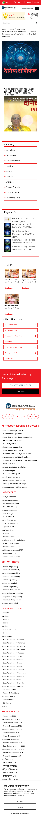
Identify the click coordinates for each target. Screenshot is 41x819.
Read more (9, 288)
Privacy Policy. (18, 795)
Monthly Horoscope (11, 507)
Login (29, 2)
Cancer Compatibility (11, 576)
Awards (6, 619)
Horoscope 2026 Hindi (11, 557)
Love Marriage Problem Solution (15, 487)
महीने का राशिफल (9, 527)
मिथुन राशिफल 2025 (10, 769)
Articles (6, 616)
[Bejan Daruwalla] (10, 8)
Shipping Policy (9, 696)
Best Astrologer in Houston (13, 666)
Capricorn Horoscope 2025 (13, 749)
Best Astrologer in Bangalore (14, 683)
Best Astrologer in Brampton (14, 649)
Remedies (8, 341)
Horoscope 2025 (9, 716)
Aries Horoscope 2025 (11, 719)
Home (4, 29)
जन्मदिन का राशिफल (10, 523)
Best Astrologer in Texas (12, 656)
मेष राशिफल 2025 (9, 762)
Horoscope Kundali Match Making (16, 457)
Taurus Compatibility (11, 570)
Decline (20, 807)
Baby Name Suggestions (12, 447)
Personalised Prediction (13, 336)
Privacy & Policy (9, 689)
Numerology (8, 513)
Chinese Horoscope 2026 (13, 550)
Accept (20, 801)
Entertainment (13, 161)
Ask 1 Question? (11, 325)
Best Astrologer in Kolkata (13, 686)
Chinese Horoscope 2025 (13, 547)
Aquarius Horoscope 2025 (13, 752)
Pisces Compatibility (11, 603)
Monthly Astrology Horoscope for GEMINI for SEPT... (23, 234)
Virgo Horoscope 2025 (11, 736)
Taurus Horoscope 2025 (12, 722)
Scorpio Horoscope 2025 (12, 742)
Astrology (10, 150)
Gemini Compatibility (11, 573)
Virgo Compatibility (10, 583)
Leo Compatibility (10, 580)
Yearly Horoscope (10, 510)
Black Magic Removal (11, 477)
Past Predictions (9, 629)
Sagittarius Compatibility (13, 593)
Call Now (20, 391)
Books (5, 623)
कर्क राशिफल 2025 (10, 772)
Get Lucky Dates (9, 444)
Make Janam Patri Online (13, 450)
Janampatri (9, 358)
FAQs (5, 706)
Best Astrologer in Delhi (12, 679)
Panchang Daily (13, 198)
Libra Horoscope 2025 (11, 739)
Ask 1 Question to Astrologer (14, 480)
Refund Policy (8, 699)
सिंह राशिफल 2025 (9, 776)
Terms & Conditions (11, 693)
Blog (4, 633)
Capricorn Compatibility (12, 596)
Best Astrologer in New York (14, 639)
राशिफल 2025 (8, 759)
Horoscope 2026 (9, 553)
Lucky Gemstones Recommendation (17, 437)
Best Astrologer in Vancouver (14, 673)
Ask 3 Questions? (11, 330)
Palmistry (6, 533)
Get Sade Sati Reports (11, 474)
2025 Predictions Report (13, 347)
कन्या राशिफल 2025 (10, 779)
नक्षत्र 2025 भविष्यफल (11, 543)
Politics (9, 177)
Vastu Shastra (12, 192)
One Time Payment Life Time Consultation (20, 460)
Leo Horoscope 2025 (11, 732)
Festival (9, 166)
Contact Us (7, 636)
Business (10, 182)
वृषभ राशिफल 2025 (10, 766)
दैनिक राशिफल (8, 517)
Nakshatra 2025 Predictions (14, 540)
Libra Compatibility (10, 586)
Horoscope (21, 29)
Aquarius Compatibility (12, 600)
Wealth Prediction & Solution (14, 467)
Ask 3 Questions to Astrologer (14, 484)
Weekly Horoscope (10, 500)
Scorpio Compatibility (11, 590)
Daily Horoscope (9, 497)
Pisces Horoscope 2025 (12, 756)
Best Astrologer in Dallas (12, 663)
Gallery (6, 626)
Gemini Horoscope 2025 (12, 726)
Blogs (12, 29)
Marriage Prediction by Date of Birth (17, 454)
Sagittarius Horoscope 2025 (14, 746)
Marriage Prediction (12, 353)
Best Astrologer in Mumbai (13, 676)
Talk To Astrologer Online (13, 430)
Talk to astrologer (20, 385)
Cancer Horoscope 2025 (12, 729)
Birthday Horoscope (11, 503)
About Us (6, 613)
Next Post (9, 265)
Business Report (9, 470)
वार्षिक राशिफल (8, 530)
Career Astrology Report (12, 434)
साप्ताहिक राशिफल (9, 520)
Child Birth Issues (9, 464)
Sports (9, 171)
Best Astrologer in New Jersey (14, 646)
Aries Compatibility (10, 566)
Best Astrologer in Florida (13, 659)
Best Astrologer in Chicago (13, 653)
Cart (19, 2)
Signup (36, 2)
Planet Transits (13, 187)
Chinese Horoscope (11, 537)
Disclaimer (7, 703)
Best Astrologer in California (14, 643)
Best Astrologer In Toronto (13, 669)
